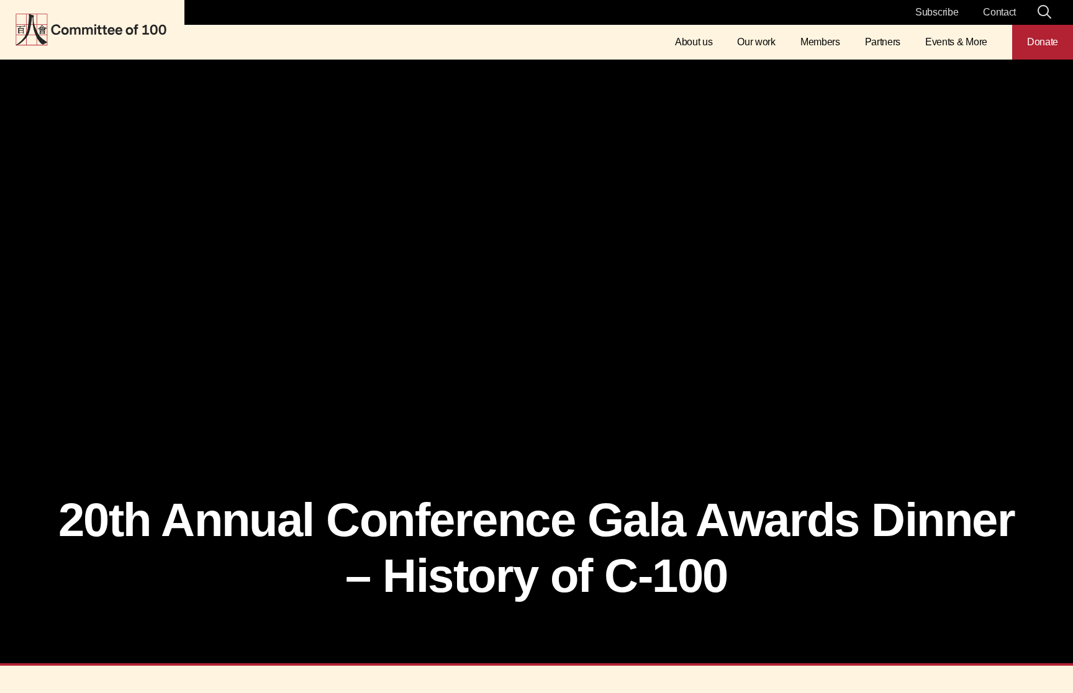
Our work (756, 42)
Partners (882, 42)
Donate (1042, 42)
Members (820, 42)
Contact (999, 12)
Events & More (956, 42)
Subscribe (936, 12)
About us (693, 42)
